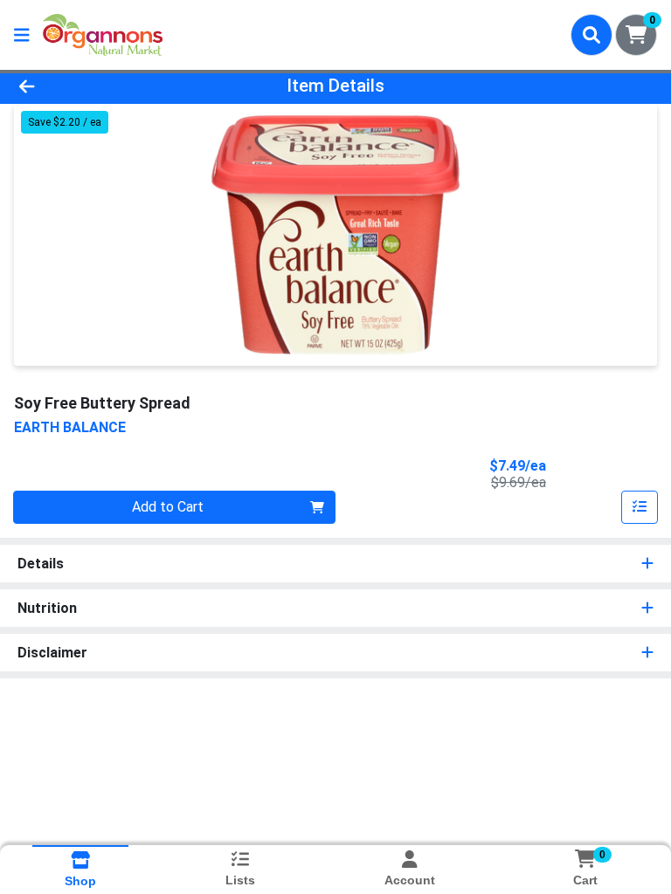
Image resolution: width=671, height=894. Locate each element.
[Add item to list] (639, 507)
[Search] (591, 35)
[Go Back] (94, 85)
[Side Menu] (22, 35)
